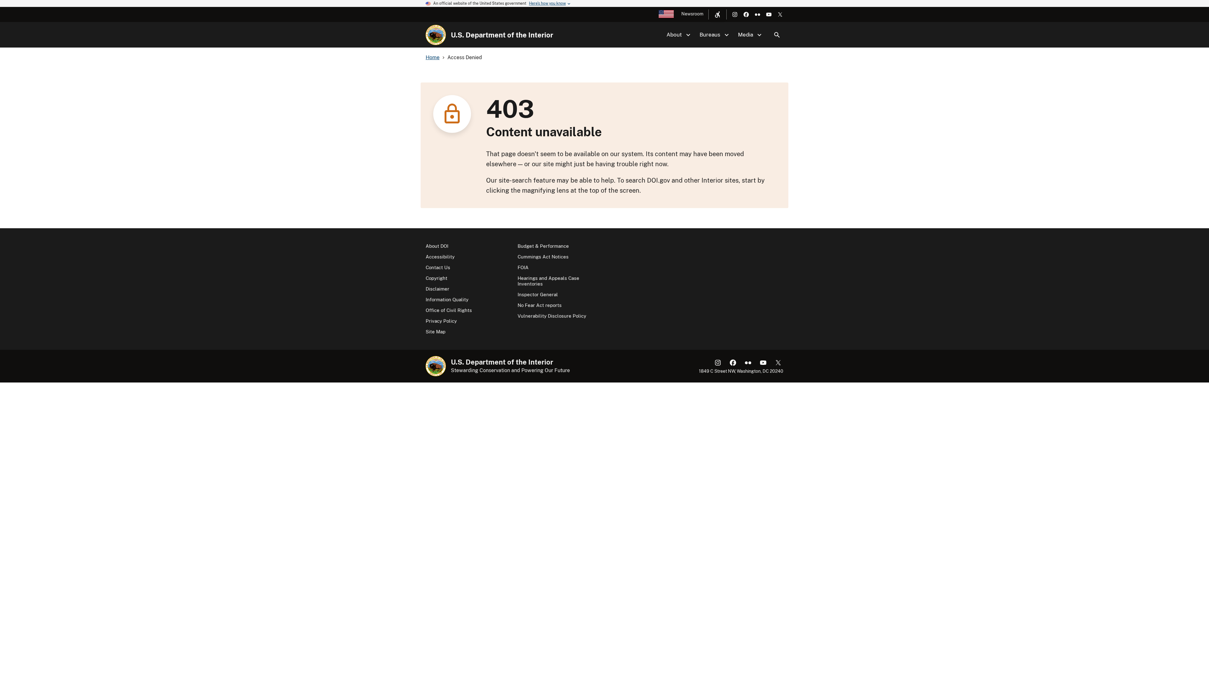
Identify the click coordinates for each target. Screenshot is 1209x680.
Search (777, 35)
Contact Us (438, 267)
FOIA (523, 267)
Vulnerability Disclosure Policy (552, 316)
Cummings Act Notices (543, 256)
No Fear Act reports (540, 305)
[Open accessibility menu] (717, 14)
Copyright (436, 278)
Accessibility (440, 256)
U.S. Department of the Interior (502, 35)
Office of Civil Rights (449, 310)
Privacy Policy (441, 321)
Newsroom (692, 14)
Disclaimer (437, 289)
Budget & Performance (543, 246)
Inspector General (538, 294)
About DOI (437, 246)
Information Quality (447, 299)
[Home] (436, 35)
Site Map (436, 331)
